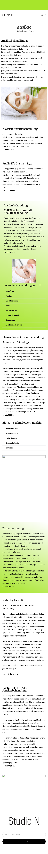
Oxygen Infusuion (13, 443)
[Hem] (14, 31)
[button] (24, 291)
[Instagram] (26, 4)
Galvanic (9, 448)
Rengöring (10, 291)
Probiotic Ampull (12, 315)
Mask (8, 306)
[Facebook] (22, 4)
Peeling (9, 296)
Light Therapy (11, 438)
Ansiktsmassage (12, 301)
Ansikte (31, 31)
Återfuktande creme (14, 325)
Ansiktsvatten (11, 310)
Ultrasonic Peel (12, 429)
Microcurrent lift (12, 433)
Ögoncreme (10, 320)
